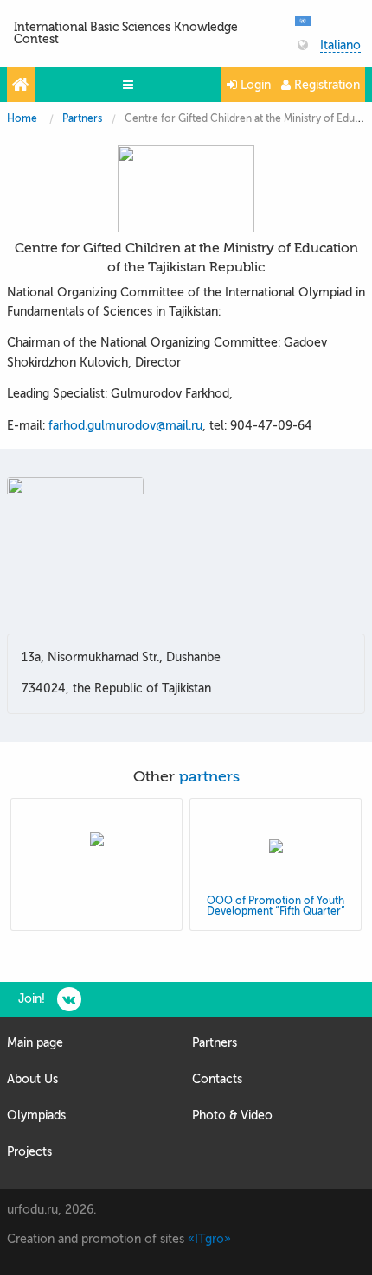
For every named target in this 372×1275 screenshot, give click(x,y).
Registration (325, 85)
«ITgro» (209, 1239)
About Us (32, 1079)
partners (209, 777)
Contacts (217, 1079)
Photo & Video (232, 1115)
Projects (29, 1151)
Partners (82, 118)
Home (22, 118)
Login (254, 85)
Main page (35, 1042)
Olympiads (36, 1115)
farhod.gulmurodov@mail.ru (125, 425)
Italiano (340, 46)
